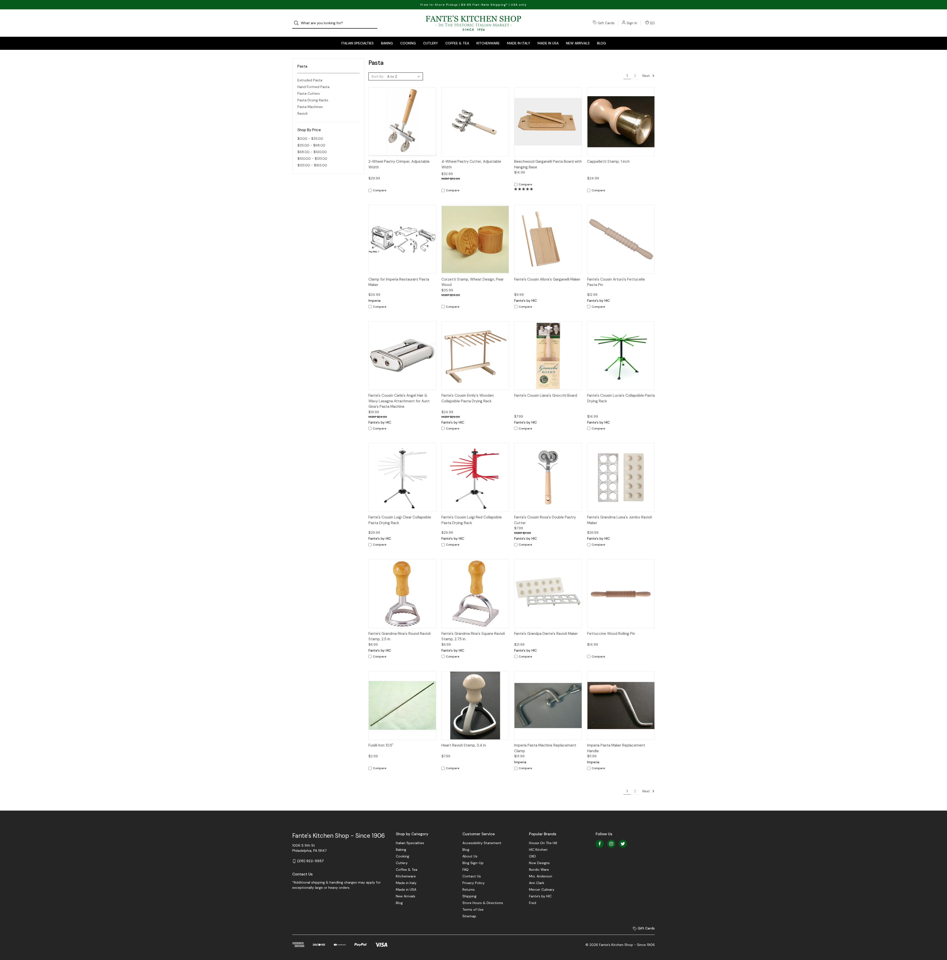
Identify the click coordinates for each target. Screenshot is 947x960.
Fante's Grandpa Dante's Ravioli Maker (546, 633)
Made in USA (548, 43)
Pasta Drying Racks (312, 100)
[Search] (297, 23)
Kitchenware (488, 43)
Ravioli (302, 113)
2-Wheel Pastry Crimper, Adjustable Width (399, 164)
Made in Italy (518, 43)
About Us (469, 856)
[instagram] (611, 844)
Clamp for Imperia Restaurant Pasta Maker (398, 282)
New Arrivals (578, 43)
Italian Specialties (357, 43)
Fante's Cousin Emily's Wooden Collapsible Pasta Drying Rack (467, 398)
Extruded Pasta (309, 80)
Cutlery (430, 43)
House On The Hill (543, 843)
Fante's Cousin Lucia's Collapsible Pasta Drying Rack (621, 398)
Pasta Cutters (308, 93)
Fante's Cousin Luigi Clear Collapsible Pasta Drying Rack (399, 520)
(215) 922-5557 (310, 861)
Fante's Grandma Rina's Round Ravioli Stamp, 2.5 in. (399, 636)
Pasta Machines (310, 107)
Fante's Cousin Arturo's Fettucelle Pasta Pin (616, 282)
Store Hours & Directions (482, 903)
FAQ (465, 869)
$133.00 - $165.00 (312, 165)
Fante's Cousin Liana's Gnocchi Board (545, 395)
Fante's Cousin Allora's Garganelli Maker (547, 279)
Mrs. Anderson (540, 876)
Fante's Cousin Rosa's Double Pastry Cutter (545, 520)
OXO (532, 856)
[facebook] (600, 844)
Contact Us (471, 876)
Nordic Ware (539, 869)
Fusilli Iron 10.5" (380, 745)
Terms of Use (473, 909)
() (652, 23)
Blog (601, 43)
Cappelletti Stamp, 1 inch (608, 161)
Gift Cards (606, 23)
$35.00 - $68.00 (311, 145)
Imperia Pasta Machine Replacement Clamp (545, 748)
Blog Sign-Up (473, 863)
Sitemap (469, 916)
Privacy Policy (473, 883)
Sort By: (377, 76)
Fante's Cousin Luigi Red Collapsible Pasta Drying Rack (471, 520)
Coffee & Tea (457, 43)
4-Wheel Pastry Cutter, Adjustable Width (471, 164)
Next (646, 75)
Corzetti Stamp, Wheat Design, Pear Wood (472, 282)
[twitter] (623, 844)
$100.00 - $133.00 (312, 158)
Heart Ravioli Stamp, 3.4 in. (464, 745)
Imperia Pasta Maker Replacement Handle (616, 748)
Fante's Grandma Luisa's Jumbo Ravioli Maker (619, 520)
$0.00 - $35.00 (310, 138)
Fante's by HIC (540, 896)
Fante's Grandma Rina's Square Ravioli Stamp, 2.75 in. (473, 636)
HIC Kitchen (538, 849)
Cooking (408, 43)
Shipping (469, 896)
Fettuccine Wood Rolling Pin (611, 633)
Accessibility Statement (481, 843)
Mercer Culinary (541, 889)
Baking (387, 43)
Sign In (632, 23)
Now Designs (539, 863)
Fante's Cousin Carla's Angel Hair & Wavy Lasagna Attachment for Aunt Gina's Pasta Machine (399, 401)
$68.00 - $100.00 (312, 152)
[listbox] (404, 76)
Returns (468, 889)
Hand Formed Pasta (313, 87)
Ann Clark (536, 883)
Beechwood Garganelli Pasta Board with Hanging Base (548, 164)
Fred (532, 903)
